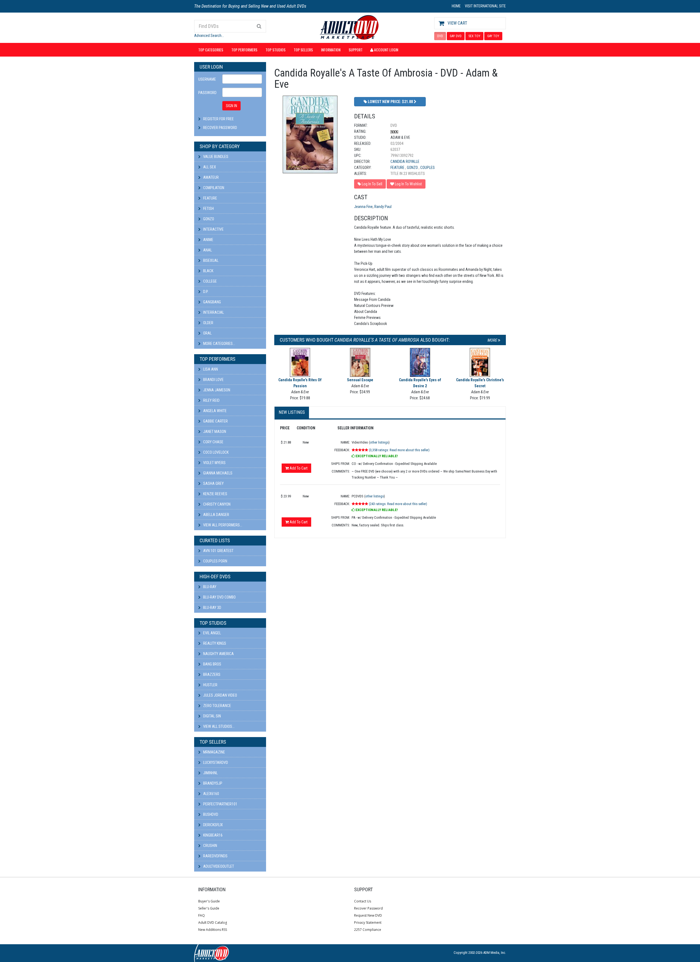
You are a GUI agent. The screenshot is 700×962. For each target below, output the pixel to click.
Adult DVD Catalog (212, 922)
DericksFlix (212, 825)
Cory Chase (212, 442)
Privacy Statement (367, 922)
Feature (209, 198)
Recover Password (220, 127)
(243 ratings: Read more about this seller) (398, 504)
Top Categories (210, 49)
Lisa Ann (210, 369)
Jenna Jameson (216, 390)
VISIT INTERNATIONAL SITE (485, 6)
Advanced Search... (209, 35)
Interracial (213, 312)
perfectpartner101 (219, 804)
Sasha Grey (213, 483)
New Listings (292, 412)
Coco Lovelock (215, 452)
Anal (207, 250)
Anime (207, 239)
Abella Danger (215, 514)
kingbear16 (212, 835)
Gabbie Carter (215, 421)
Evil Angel (211, 633)
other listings (379, 442)
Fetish (208, 208)
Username (207, 79)
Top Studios (275, 49)
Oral (207, 333)
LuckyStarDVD (215, 762)
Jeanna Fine (363, 206)
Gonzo (208, 219)
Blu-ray (209, 587)
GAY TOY (493, 36)
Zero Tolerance (216, 705)
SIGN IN (231, 106)
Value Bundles (215, 156)
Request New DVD (368, 915)
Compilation (213, 188)
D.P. (205, 291)
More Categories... (218, 343)
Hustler (209, 685)
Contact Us (362, 901)
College (209, 281)
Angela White (214, 411)
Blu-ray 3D (211, 607)
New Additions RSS (212, 929)
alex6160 (210, 793)
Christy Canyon (216, 504)
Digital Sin (211, 716)
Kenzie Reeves (214, 494)
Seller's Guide (208, 908)
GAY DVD (456, 36)
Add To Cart (298, 468)
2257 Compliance (367, 929)
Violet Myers (214, 463)
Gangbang (211, 302)
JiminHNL (210, 773)
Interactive (213, 229)
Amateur (210, 177)
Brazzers (211, 674)
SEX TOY (474, 36)
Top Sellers (303, 49)
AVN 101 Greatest (218, 551)
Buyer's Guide (209, 901)
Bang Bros (211, 664)
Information (330, 49)
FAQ (201, 915)
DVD (440, 36)
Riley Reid (211, 400)
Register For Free (218, 119)
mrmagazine (213, 752)
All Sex (209, 167)
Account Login (385, 49)
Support (356, 49)
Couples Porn (214, 561)
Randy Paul (383, 206)
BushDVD (210, 814)
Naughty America (218, 654)
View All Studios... (218, 726)
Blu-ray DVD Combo (219, 597)
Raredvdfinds (215, 856)
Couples (427, 167)
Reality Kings (214, 643)
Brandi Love (213, 379)
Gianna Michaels (217, 473)
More (493, 340)
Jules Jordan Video (219, 695)
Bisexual (210, 260)
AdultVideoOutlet (218, 866)
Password (207, 92)
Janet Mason (214, 431)
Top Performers (244, 49)
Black (207, 271)
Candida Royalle (404, 161)
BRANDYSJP (212, 783)
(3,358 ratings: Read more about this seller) (399, 450)
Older (207, 323)
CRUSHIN (209, 845)
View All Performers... (222, 525)
